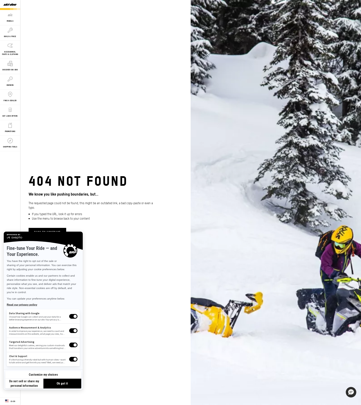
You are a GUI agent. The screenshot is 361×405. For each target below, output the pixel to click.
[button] (351, 392)
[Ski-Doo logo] (10, 5)
